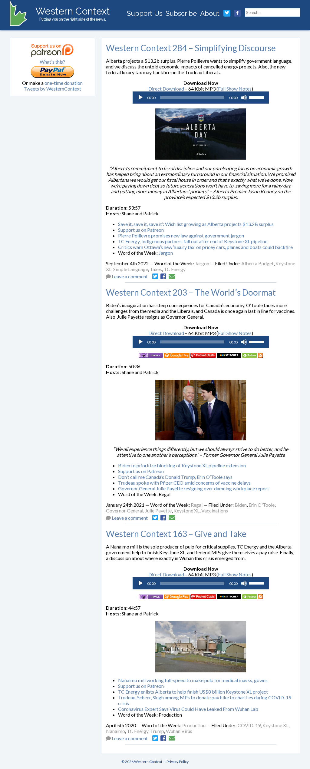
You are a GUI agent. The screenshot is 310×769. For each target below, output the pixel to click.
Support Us (144, 13)
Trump (157, 731)
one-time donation (64, 83)
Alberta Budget (257, 263)
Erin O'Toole (262, 505)
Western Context (72, 11)
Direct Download (166, 88)
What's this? (52, 62)
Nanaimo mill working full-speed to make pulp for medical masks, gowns (193, 680)
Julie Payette (158, 510)
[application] (201, 97)
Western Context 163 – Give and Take (176, 534)
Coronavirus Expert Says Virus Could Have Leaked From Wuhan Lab (188, 709)
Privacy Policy (178, 761)
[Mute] (244, 97)
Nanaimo (115, 731)
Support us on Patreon (141, 230)
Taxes (156, 269)
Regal (197, 505)
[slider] (257, 96)
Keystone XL (186, 510)
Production (194, 725)
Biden (241, 505)
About (209, 13)
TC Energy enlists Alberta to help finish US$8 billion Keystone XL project (193, 691)
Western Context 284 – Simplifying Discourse (191, 48)
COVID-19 (249, 725)
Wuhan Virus (179, 731)
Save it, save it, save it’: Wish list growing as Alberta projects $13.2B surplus (196, 224)
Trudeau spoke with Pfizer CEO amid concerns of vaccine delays (184, 483)
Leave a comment (130, 276)
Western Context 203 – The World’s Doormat (191, 292)
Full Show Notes (235, 88)
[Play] (140, 97)
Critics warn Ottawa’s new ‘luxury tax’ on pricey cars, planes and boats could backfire (205, 247)
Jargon (166, 253)
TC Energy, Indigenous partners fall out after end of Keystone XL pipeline (192, 241)
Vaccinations (214, 510)
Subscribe (181, 13)
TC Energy (175, 269)
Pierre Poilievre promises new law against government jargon (181, 235)
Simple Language (130, 269)
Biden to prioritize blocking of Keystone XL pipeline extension (182, 465)
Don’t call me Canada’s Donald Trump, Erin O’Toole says (175, 477)
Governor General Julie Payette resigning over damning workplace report (193, 488)
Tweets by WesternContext (52, 88)
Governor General (124, 510)
